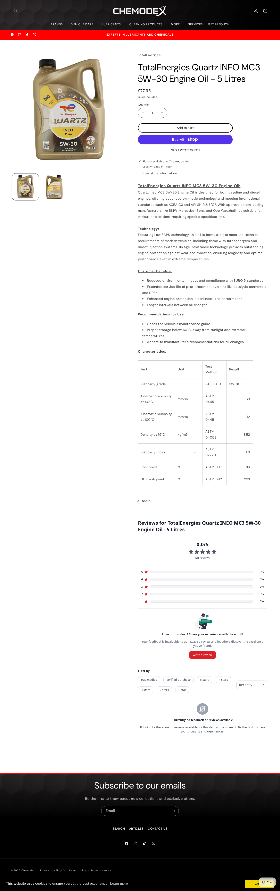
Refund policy (78, 870)
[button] (15, 11)
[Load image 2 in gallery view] (54, 186)
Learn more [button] (119, 883)
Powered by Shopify (52, 870)
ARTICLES (136, 829)
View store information (159, 173)
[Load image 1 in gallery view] (25, 186)
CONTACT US (157, 829)
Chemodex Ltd (31, 870)
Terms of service (101, 870)
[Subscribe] (174, 811)
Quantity (144, 104)
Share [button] (146, 501)
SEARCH (119, 829)
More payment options (185, 149)
